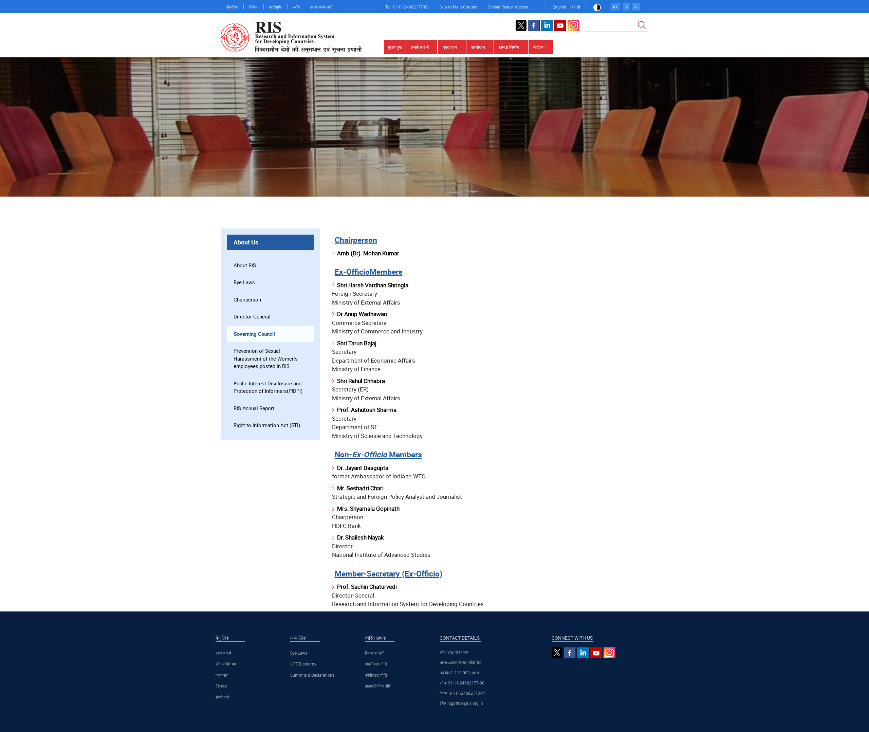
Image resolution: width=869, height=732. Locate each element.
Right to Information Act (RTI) (267, 425)
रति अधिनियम (226, 663)
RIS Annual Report (254, 408)
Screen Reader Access (508, 7)
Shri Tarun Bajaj (356, 343)
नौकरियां (232, 7)
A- (636, 7)
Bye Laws (244, 282)
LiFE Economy (303, 663)
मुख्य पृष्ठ (395, 47)
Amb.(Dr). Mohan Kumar (368, 253)
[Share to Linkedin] (615, 217)
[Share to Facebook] (596, 217)
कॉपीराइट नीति (376, 675)
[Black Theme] (597, 7)
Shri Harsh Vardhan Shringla (372, 285)
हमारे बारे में (223, 653)
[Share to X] (605, 217)
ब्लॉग (296, 7)
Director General (252, 316)
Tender (222, 686)
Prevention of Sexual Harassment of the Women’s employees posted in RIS (266, 358)
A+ (615, 7)
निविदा (253, 7)
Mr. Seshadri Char (359, 488)
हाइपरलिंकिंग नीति (378, 686)
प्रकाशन (222, 675)
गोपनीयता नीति (376, 663)
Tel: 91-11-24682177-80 (407, 7)
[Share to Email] (634, 217)
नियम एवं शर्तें (374, 653)
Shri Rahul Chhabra (361, 381)
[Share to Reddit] (624, 217)
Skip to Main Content (458, 7)
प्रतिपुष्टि (275, 7)
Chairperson (247, 299)
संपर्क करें (222, 697)
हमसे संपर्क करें (321, 7)
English (559, 7)
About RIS (245, 265)
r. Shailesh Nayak (362, 537)
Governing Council (254, 333)
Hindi (575, 7)
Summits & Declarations (312, 675)
